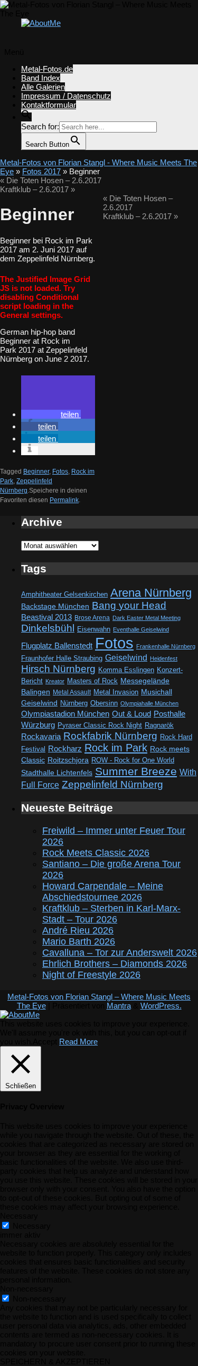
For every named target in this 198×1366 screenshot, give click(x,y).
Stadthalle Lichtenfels (56, 773)
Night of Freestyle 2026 (91, 974)
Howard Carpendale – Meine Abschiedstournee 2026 (102, 891)
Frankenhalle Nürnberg (165, 646)
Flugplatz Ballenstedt (56, 645)
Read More (78, 1041)
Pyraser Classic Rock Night (100, 725)
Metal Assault (72, 692)
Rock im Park (115, 747)
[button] (26, 116)
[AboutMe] (41, 22)
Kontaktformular (48, 104)
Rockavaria (41, 736)
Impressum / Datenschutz (66, 95)
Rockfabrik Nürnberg (110, 735)
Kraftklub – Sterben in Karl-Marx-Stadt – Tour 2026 (111, 914)
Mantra (119, 1005)
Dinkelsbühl (47, 628)
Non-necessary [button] (26, 1288)
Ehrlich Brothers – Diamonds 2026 (114, 963)
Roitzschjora (68, 760)
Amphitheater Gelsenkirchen (64, 594)
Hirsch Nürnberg (58, 668)
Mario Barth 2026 (78, 941)
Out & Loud (131, 713)
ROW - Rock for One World (132, 760)
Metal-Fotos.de (47, 68)
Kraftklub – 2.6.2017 (37, 189)
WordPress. (161, 1005)
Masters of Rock (92, 681)
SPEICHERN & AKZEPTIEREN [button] (55, 1361)
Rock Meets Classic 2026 (95, 852)
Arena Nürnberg (151, 592)
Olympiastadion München (65, 714)
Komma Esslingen (126, 670)
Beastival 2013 (46, 617)
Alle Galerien (43, 86)
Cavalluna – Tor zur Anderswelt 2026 (119, 952)
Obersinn (104, 703)
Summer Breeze (136, 771)
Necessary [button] (19, 1215)
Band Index (40, 77)
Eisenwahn (93, 629)
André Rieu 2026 (78, 930)
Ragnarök (159, 725)
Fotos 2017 (41, 171)
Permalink (64, 500)
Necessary (32, 1225)
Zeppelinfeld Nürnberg (112, 784)
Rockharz (65, 748)
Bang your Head (129, 605)
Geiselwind (126, 657)
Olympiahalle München (149, 703)
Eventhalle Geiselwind (141, 629)
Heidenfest (163, 658)
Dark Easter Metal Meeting (146, 618)
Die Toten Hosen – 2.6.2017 (50, 180)
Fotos (60, 471)
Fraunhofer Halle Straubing (61, 658)
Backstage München (55, 606)
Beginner (36, 471)
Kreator (54, 681)
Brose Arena (92, 617)
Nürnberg (74, 703)
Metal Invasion (115, 692)
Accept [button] (45, 1041)
